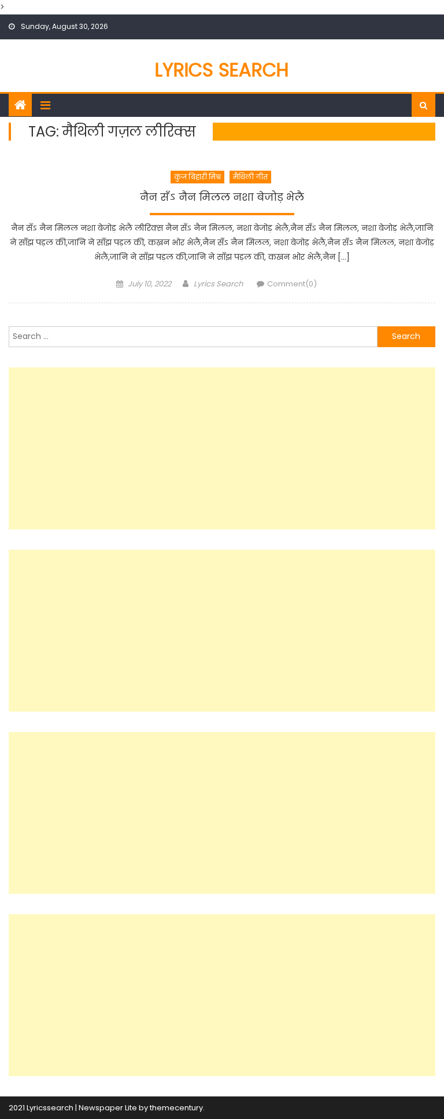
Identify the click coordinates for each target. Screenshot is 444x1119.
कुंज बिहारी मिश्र (197, 177)
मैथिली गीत (250, 177)
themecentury (176, 1107)
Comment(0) (292, 283)
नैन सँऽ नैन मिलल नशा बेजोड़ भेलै (222, 197)
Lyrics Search (222, 70)
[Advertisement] (222, 448)
